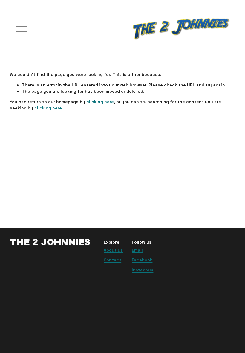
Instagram (142, 270)
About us (113, 250)
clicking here (100, 101)
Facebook (142, 260)
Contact (112, 260)
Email (137, 250)
